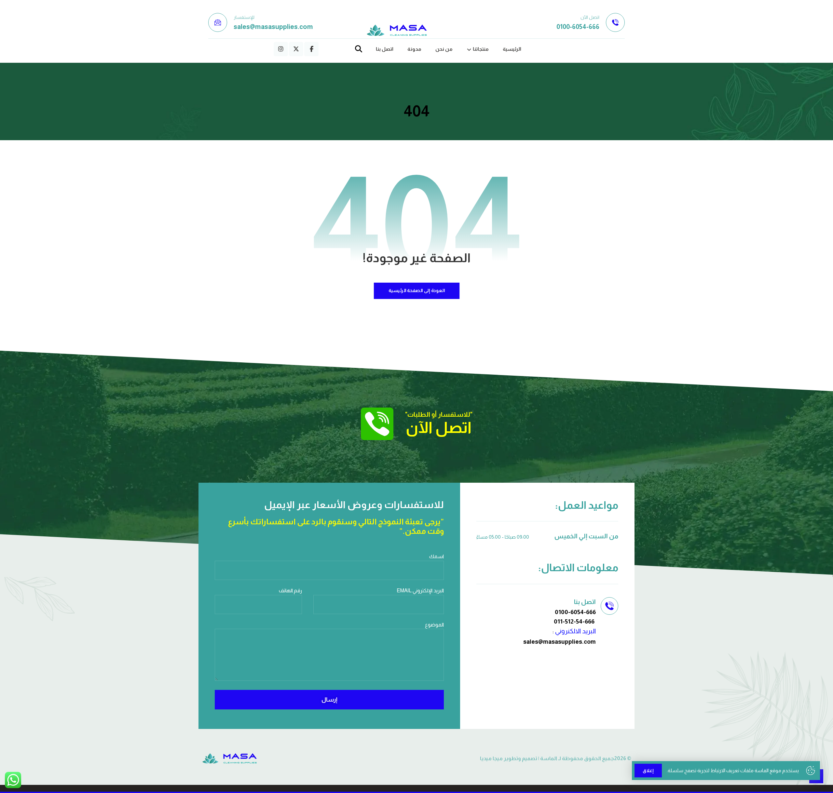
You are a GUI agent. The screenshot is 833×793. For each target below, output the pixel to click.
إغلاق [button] (648, 770)
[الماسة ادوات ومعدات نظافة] (397, 30)
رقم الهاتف (290, 590)
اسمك (436, 556)
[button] (311, 49)
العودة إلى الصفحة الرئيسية (416, 290)
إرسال (329, 699)
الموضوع (434, 624)
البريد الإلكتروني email (420, 590)
